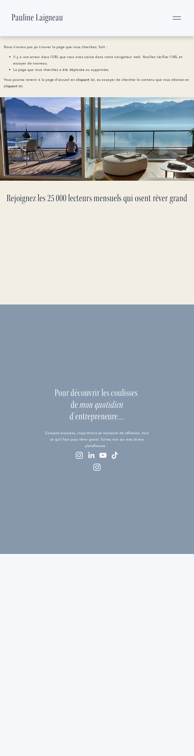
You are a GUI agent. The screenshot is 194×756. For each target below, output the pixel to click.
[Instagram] (79, 455)
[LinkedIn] (91, 455)
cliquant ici (85, 79)
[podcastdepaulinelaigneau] (97, 467)
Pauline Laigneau (37, 17)
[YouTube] (103, 455)
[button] (27, 577)
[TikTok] (115, 455)
